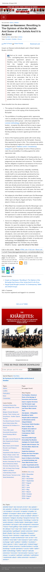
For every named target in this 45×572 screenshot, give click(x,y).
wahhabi (19, 555)
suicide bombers (26, 546)
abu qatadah (7, 509)
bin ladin (11, 520)
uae (36, 553)
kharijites (24, 533)
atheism (34, 515)
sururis (26, 548)
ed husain (15, 524)
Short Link (39, 249)
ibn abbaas (6, 529)
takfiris (19, 551)
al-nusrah (17, 511)
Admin (8, 37)
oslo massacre (23, 540)
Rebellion (14, 39)
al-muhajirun (8, 511)
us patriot (12, 555)
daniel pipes (29, 522)
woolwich (33, 557)
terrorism (14, 553)
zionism (5, 559)
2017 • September (28, 481)
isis (20, 529)
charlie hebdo (18, 522)
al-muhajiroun (34, 509)
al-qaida (31, 511)
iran (13, 529)
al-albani (15, 509)
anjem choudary (14, 515)
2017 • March (26, 492)
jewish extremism (27, 531)
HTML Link (23, 249)
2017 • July (25, 485)
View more (30, 471)
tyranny (31, 553)
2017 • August (26, 483)
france (6, 526)
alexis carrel (21, 513)
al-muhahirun (24, 509)
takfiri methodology (9, 551)
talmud (24, 551)
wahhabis (26, 555)
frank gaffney (13, 526)
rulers (16, 544)
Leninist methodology (12, 123)
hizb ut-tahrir (33, 526)
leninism (16, 535)
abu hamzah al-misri (20, 507)
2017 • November (27, 478)
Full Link (31, 249)
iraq (16, 529)
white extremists (23, 557)
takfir (31, 548)
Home (11, 22)
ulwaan (5, 555)
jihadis (10, 533)
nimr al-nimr (29, 537)
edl (20, 524)
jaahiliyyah (16, 531)
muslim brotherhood (17, 537)
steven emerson (14, 546)
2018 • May (25, 476)
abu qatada (32, 507)
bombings (27, 520)
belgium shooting (16, 518)
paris (30, 540)
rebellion (24, 542)
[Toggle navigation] (3, 17)
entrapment (26, 524)
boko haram (19, 520)
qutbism (17, 542)
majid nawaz (25, 535)
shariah (5, 546)
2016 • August (26, 496)
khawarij (30, 533)
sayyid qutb (23, 544)
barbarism (6, 518)
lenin (10, 535)
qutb (12, 542)
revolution (32, 542)
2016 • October (27, 494)
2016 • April (25, 498)
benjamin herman (29, 518)
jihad (35, 531)
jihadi (4, 533)
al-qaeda (24, 511)
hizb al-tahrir (23, 526)
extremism (35, 524)
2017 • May (25, 489)
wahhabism (35, 555)
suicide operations (17, 548)
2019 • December (27, 474)
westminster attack (10, 557)
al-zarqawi (12, 513)
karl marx (16, 533)
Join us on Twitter (22, 304)
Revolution (8, 39)
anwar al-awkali (26, 515)
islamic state (27, 529)
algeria (29, 513)
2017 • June (26, 487)
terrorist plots (23, 553)
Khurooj (20, 39)
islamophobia (7, 531)
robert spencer (8, 544)
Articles (16, 22)
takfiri (36, 548)
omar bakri (13, 540)
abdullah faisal (7, 507)
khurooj (5, 535)
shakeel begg (32, 544)
